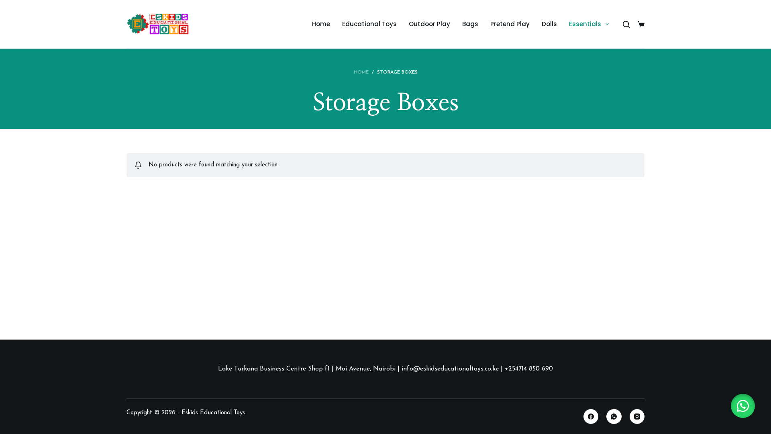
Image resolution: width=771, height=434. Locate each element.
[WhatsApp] (614, 416)
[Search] (626, 24)
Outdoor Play (429, 24)
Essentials (585, 24)
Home (321, 24)
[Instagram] (637, 416)
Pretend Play (510, 24)
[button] (743, 406)
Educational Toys (369, 24)
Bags (470, 24)
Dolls (549, 24)
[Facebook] (591, 416)
